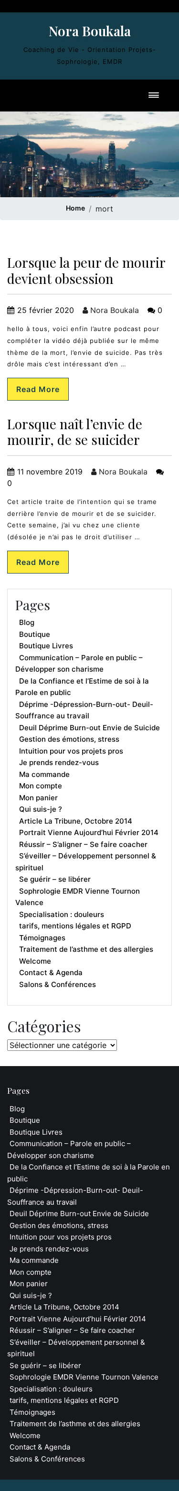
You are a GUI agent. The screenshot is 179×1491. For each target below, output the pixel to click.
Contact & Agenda (51, 972)
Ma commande (44, 774)
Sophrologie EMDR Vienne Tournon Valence (77, 897)
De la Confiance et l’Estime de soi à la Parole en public (82, 686)
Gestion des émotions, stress (69, 739)
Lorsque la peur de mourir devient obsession (86, 270)
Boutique (34, 634)
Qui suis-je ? (40, 809)
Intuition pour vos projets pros (71, 751)
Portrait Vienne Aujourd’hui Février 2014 (88, 832)
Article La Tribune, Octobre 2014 (75, 821)
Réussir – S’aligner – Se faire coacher (83, 844)
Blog (26, 622)
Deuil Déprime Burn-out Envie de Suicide (89, 727)
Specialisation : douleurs (61, 914)
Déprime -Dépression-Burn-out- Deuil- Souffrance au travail (84, 710)
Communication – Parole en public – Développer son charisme (79, 663)
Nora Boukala (90, 31)
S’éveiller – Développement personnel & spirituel (85, 861)
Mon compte (40, 785)
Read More (38, 389)
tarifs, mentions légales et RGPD (75, 925)
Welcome (35, 961)
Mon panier (38, 797)
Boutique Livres (46, 645)
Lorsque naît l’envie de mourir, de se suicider (74, 432)
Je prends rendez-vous (59, 762)
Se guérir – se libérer (55, 879)
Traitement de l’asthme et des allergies (86, 949)
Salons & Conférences (57, 984)
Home (75, 208)
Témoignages (42, 937)
